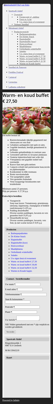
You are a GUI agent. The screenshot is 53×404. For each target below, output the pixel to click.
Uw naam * (10, 284)
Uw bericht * (10, 320)
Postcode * (10, 307)
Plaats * (8, 312)
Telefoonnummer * (13, 294)
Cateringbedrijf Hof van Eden (16, 5)
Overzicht (18, 14)
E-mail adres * (11, 289)
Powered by (11, 400)
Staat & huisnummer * (14, 299)
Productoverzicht (21, 32)
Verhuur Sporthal (21, 24)
